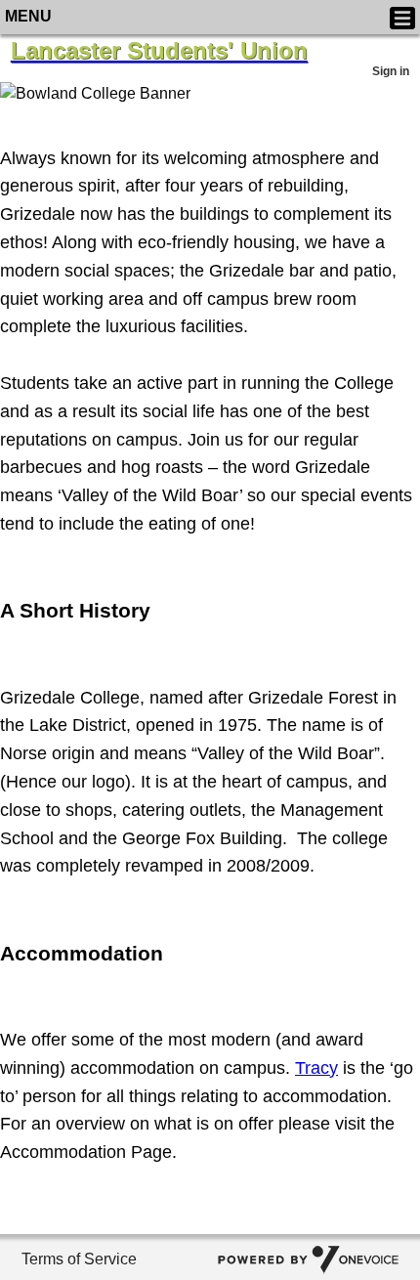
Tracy (316, 1068)
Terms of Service (79, 1259)
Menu (28, 16)
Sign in (390, 71)
